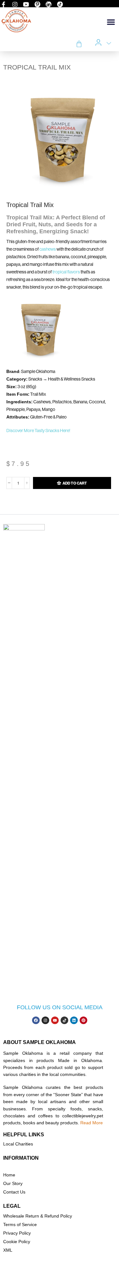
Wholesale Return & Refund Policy (37, 1215)
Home (9, 1174)
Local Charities (18, 1143)
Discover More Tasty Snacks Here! (38, 430)
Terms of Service (20, 1224)
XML (7, 1250)
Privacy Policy (17, 1233)
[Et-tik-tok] (64, 1020)
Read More (91, 1122)
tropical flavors (66, 272)
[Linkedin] (74, 1020)
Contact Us (14, 1191)
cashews (47, 249)
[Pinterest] (83, 1020)
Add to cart (75, 483)
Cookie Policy (16, 1241)
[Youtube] (55, 1020)
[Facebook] (36, 1020)
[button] (111, 21)
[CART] (79, 44)
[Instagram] (45, 1020)
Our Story (13, 1183)
